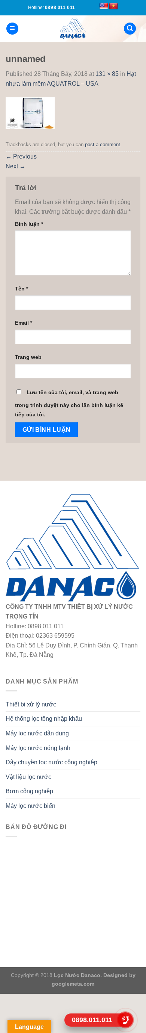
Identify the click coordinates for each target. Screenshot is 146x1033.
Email (23, 323)
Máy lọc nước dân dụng (37, 733)
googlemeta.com (73, 984)
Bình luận (29, 224)
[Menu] (12, 29)
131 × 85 (107, 74)
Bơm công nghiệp (29, 791)
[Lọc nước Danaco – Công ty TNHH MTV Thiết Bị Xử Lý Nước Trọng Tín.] (73, 28)
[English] (103, 6)
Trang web (28, 357)
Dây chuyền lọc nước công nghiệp (51, 762)
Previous (21, 156)
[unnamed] (30, 113)
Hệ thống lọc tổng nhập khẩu (44, 718)
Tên (21, 289)
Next (15, 166)
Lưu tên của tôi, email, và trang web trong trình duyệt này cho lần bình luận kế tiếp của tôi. (69, 403)
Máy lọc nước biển (30, 806)
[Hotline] (126, 1020)
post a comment (102, 144)
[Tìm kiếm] (130, 29)
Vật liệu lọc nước (28, 777)
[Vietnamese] (113, 6)
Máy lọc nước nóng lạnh (38, 748)
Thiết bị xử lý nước (31, 704)
